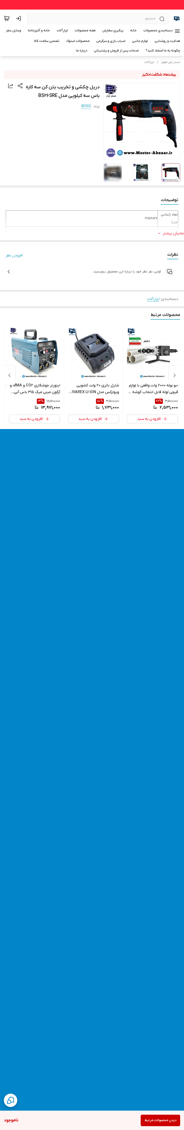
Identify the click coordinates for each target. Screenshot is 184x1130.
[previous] (174, 375)
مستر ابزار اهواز (170, 62)
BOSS (86, 106)
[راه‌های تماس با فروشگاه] (10, 1100)
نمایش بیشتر (173, 233)
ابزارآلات (149, 62)
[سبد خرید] (7, 18)
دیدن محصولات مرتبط (160, 1120)
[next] (9, 375)
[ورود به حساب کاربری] (19, 18)
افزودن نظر (14, 255)
